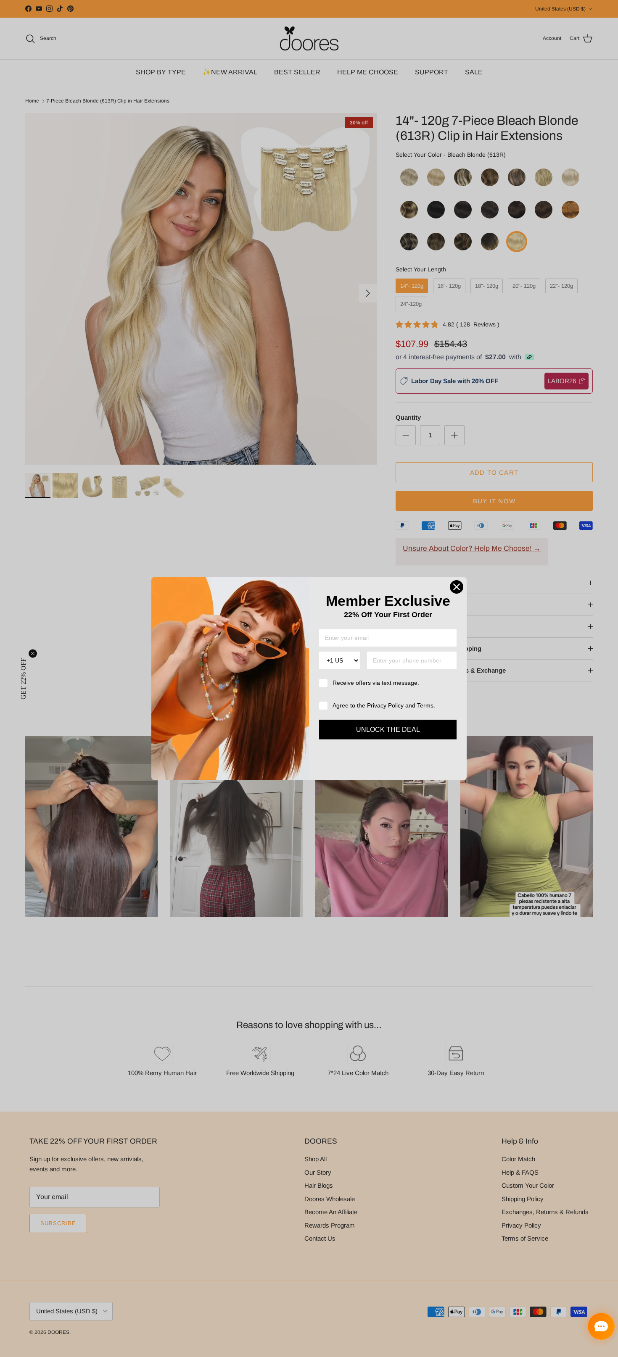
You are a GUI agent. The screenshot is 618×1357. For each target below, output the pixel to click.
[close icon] (456, 587)
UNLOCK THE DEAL (388, 729)
